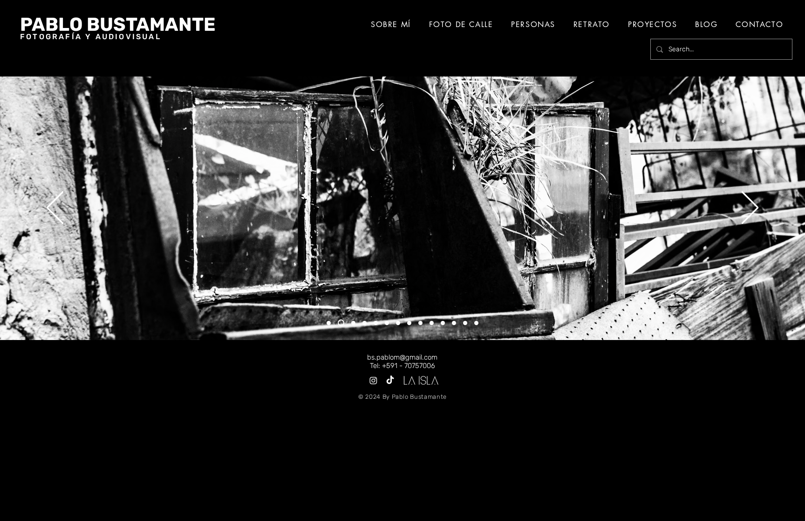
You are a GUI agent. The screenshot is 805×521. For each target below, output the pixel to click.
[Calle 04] (443, 323)
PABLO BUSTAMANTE (118, 24)
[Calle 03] (409, 323)
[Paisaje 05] (465, 323)
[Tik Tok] (390, 380)
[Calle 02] (376, 323)
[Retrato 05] (476, 323)
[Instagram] (373, 380)
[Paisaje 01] (329, 323)
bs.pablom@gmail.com (402, 357)
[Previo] (55, 208)
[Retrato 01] (353, 323)
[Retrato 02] (387, 323)
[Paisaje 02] (364, 323)
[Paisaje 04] (432, 323)
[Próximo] (750, 208)
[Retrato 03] (420, 323)
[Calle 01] (341, 323)
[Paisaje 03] (398, 323)
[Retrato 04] (454, 323)
